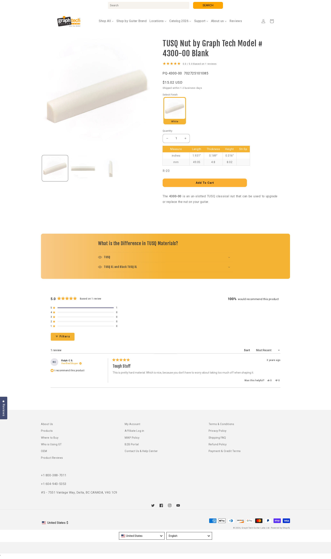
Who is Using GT (51, 444)
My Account (132, 424)
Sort (247, 350)
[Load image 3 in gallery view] (111, 168)
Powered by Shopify (280, 528)
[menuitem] (106, 21)
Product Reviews (52, 457)
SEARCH (208, 5)
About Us (47, 424)
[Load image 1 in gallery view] (55, 168)
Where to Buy (49, 437)
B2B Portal (132, 444)
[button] (272, 21)
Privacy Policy (218, 430)
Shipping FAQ (217, 437)
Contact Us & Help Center (141, 451)
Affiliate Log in (134, 430)
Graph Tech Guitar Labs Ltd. (256, 528)
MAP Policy (132, 437)
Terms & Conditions (221, 424)
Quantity (167, 130)
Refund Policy (218, 444)
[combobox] (148, 5)
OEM (44, 451)
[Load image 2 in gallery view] (83, 168)
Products (47, 430)
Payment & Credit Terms (225, 451)
